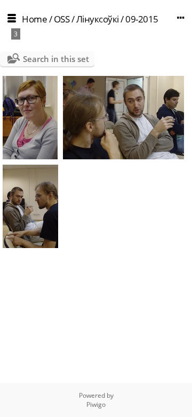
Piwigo (96, 404)
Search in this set (56, 58)
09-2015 (141, 19)
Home (34, 19)
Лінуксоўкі (97, 19)
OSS (62, 19)
